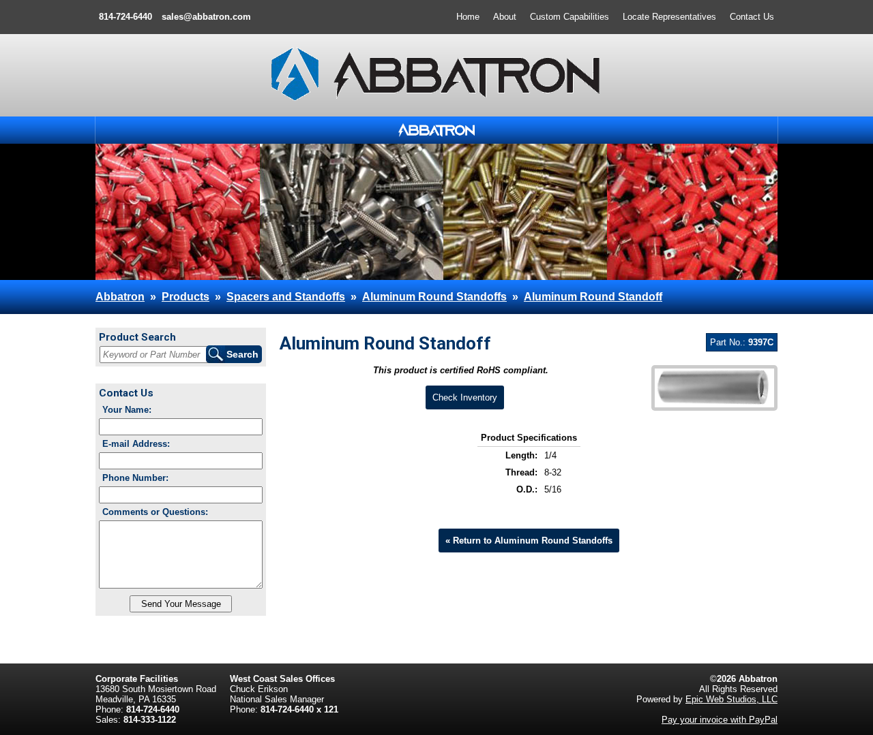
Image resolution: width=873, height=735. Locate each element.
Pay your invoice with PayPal (720, 720)
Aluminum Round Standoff (593, 296)
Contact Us (752, 17)
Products (185, 296)
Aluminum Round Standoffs (434, 296)
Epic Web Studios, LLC (731, 699)
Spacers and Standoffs (285, 296)
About (504, 17)
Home (467, 17)
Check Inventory (464, 397)
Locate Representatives (669, 17)
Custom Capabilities (569, 17)
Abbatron (120, 296)
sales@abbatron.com (206, 17)
